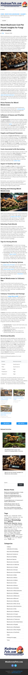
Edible (22, 517)
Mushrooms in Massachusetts (14, 590)
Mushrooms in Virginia (12, 624)
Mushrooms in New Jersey (13, 603)
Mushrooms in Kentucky (13, 588)
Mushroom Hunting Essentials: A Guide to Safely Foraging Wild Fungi (13, 493)
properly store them (16, 216)
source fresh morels (9, 269)
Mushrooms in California (13, 564)
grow (10, 124)
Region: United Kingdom (17, 534)
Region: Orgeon (7, 533)
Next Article (21, 423)
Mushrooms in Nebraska (13, 601)
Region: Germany (13, 526)
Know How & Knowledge (13, 551)
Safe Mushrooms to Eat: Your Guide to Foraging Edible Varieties (14, 450)
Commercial (14, 515)
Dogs (19, 517)
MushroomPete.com (14, 662)
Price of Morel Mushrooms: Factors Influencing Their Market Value (6, 413)
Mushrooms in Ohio (11, 608)
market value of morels (9, 264)
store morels (13, 254)
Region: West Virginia (8, 537)
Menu (3, 9)
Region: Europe (18, 524)
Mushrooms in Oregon (12, 614)
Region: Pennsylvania (15, 533)
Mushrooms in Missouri (12, 598)
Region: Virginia (19, 536)
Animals (6, 515)
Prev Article (6, 423)
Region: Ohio (18, 530)
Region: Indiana (8, 527)
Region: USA (9, 536)
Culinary (4, 20)
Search (5, 482)
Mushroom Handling (12, 556)
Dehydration (15, 517)
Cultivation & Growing (12, 549)
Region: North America (9, 530)
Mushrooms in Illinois (12, 577)
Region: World (14, 537)
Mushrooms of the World (13, 632)
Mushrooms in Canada (12, 567)
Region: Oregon (16, 531)
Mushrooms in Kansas (12, 585)
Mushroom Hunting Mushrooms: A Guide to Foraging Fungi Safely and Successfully (12, 497)
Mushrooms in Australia (13, 562)
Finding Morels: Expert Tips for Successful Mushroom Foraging (12, 504)
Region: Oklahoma (8, 531)
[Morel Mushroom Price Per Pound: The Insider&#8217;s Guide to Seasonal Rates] (6, 393)
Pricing (5, 524)
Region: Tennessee (8, 534)
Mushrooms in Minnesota (13, 595)
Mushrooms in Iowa (11, 582)
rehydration (20, 273)
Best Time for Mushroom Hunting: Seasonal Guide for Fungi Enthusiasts (13, 508)
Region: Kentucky (7, 529)
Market (5, 521)
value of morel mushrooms (7, 95)
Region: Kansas (20, 527)
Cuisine (19, 515)
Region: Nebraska (14, 529)
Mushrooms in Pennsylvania (14, 616)
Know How (7, 520)
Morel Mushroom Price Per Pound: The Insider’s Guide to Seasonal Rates (6, 398)
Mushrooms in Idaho (12, 575)
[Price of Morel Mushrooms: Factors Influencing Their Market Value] (6, 408)
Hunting (18, 518)
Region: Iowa (15, 527)
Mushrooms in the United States (15, 622)
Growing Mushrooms (13, 518)
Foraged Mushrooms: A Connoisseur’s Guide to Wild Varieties (13, 501)
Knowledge (16, 520)
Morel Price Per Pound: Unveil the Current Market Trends (18, 398)
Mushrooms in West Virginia (14, 629)
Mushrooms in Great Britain (13, 572)
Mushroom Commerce (12, 554)
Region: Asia (11, 524)
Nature (20, 523)
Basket (10, 515)
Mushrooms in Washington (13, 627)
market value (17, 160)
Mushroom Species (10, 523)
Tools (9, 539)
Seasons (20, 537)
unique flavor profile (13, 296)
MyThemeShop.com (16, 672)
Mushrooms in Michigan (13, 593)
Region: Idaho (19, 526)
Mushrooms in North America (14, 606)
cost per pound (21, 109)
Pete (3, 33)
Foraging (6, 518)
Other (8, 635)
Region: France (7, 526)
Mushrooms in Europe (12, 569)
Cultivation (10, 517)
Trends (13, 539)
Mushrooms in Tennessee (13, 619)
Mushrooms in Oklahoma (13, 611)
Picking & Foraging (11, 637)
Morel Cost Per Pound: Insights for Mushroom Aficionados (14, 473)
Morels (10, 521)
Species (5, 539)
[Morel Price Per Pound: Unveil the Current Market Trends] (19, 393)
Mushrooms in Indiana (12, 580)
